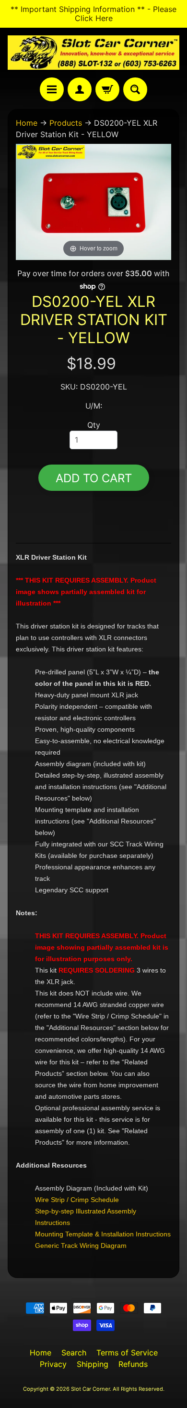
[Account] (80, 89)
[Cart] (107, 89)
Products (65, 123)
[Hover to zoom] (93, 201)
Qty (93, 425)
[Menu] (52, 89)
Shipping (92, 1364)
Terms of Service (127, 1352)
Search (73, 1352)
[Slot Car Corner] (93, 52)
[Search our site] (135, 89)
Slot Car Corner (90, 1389)
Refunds (133, 1364)
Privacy (53, 1364)
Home (26, 123)
